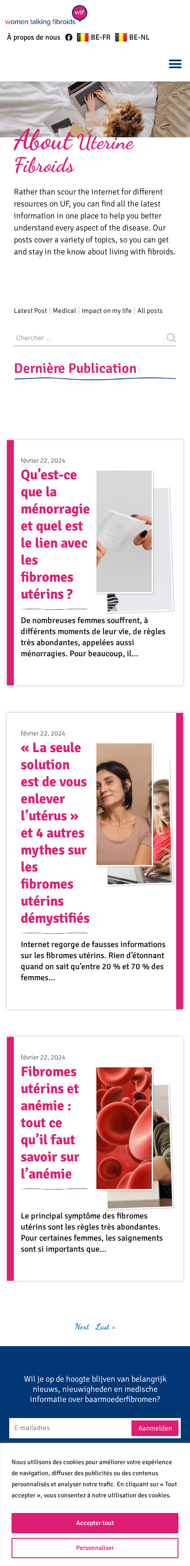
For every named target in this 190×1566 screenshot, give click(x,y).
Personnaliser (95, 1548)
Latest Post (30, 310)
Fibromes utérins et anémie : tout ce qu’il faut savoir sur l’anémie (50, 1123)
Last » (105, 1326)
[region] (95, 1504)
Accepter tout (95, 1523)
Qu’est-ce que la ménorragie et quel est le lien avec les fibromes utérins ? (55, 534)
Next (82, 1326)
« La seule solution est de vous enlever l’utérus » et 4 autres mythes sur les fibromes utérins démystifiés (55, 833)
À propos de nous (33, 37)
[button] (175, 63)
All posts (150, 310)
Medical (64, 310)
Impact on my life (107, 310)
